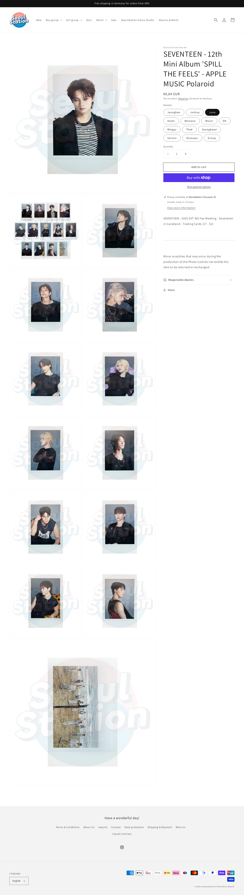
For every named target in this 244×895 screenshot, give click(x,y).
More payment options (199, 186)
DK (224, 121)
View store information (181, 208)
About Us (89, 827)
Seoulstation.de (209, 886)
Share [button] (171, 290)
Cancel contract (122, 834)
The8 (189, 129)
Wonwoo (190, 121)
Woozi (209, 121)
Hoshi (171, 121)
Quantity (168, 146)
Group (212, 138)
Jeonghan (173, 112)
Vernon (172, 138)
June (212, 112)
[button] (54, 20)
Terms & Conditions (68, 827)
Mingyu (172, 129)
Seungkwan (209, 129)
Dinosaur (192, 138)
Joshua (195, 112)
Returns (180, 827)
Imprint (103, 827)
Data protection (134, 827)
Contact (116, 827)
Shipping (183, 98)
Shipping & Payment (160, 827)
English (17, 880)
